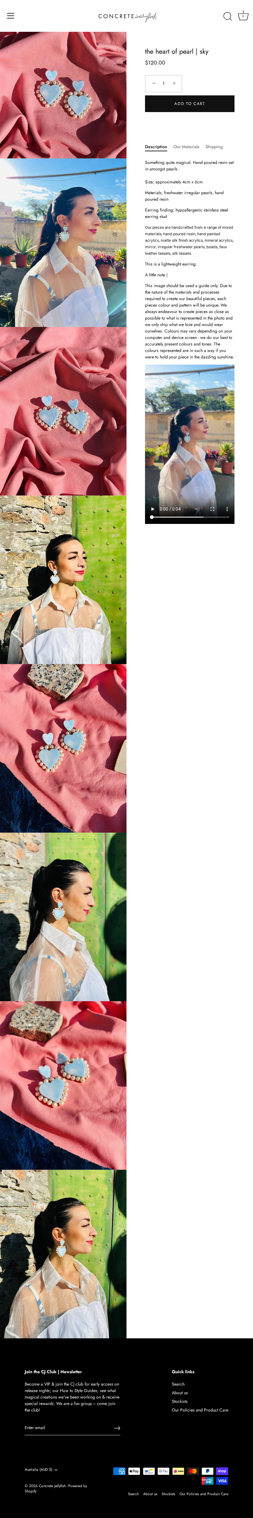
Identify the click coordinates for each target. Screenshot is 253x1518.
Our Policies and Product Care (200, 1410)
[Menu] (11, 16)
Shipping (214, 147)
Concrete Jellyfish (52, 1485)
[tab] (159, 147)
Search (178, 1384)
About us (180, 1393)
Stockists (180, 1401)
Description (156, 147)
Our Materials (186, 147)
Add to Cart (189, 104)
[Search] (227, 16)
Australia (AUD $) (38, 1469)
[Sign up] (117, 1428)
